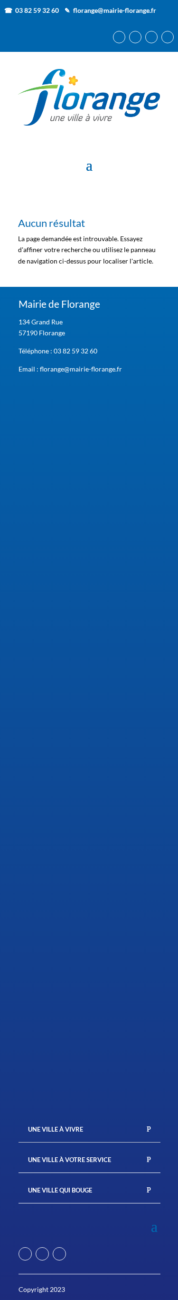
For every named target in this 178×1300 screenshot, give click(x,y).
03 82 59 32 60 (75, 351)
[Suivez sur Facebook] (119, 37)
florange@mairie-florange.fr (114, 10)
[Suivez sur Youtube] (167, 37)
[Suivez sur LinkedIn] (151, 37)
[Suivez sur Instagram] (135, 37)
